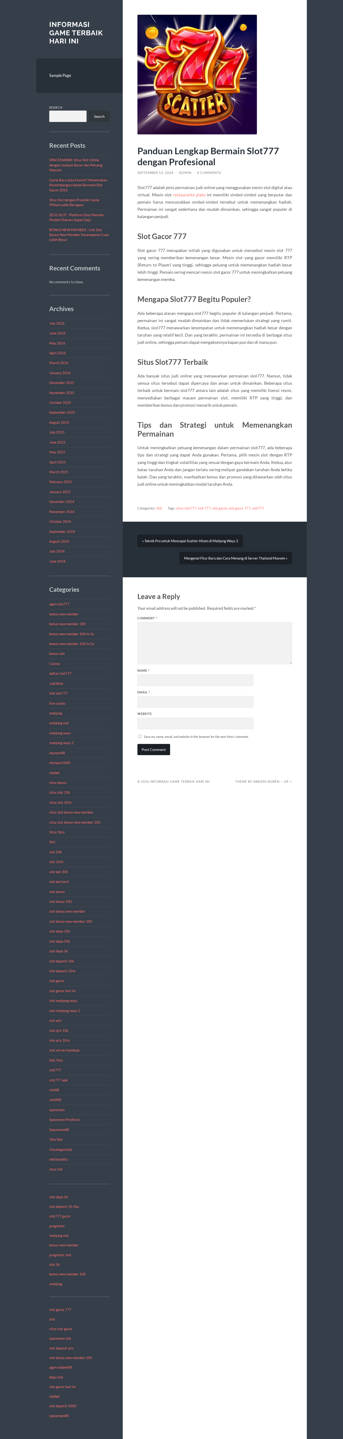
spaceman (57, 1110)
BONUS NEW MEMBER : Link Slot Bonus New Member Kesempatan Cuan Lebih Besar (79, 235)
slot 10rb (56, 862)
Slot (52, 842)
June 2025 (57, 442)
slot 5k (54, 1264)
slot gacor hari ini (62, 991)
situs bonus (57, 782)
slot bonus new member (67, 911)
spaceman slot (60, 1338)
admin (185, 173)
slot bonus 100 (60, 901)
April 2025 (57, 462)
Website (144, 714)
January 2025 (60, 492)
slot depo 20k (59, 941)
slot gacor (56, 981)
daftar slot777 (60, 673)
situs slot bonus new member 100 (74, 822)
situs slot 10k (59, 792)
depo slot (56, 1377)
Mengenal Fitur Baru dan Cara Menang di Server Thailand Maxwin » (235, 558)
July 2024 (57, 551)
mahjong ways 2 (61, 743)
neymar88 (57, 753)
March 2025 (58, 472)
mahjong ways (60, 733)
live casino (57, 703)
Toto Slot (56, 1139)
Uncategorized (60, 1149)
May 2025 (57, 452)
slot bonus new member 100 (70, 921)
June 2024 (57, 561)
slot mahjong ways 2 (64, 1010)
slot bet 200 (58, 872)
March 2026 (58, 363)
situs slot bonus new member (71, 812)
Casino (54, 663)
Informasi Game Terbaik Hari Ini (76, 32)
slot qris (55, 1020)
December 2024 (61, 501)
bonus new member (64, 614)
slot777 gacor (60, 1216)
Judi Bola (56, 683)
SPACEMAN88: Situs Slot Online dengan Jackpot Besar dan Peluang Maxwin (75, 165)
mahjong (55, 713)
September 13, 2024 (155, 173)
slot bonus (57, 892)
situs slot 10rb (60, 802)
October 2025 (60, 402)
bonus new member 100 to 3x (71, 634)
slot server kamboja (64, 1050)
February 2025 (60, 482)
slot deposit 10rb (62, 971)
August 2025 (59, 422)
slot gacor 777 (60, 1309)
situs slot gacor (61, 1329)
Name (143, 670)
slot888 (55, 1100)
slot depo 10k (59, 931)
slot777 (55, 1070)
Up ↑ (288, 781)
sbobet (54, 773)
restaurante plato (189, 194)
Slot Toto (56, 1060)
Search (56, 107)
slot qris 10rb (59, 1040)
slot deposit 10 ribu (64, 1206)
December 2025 (61, 382)
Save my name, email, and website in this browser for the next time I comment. (196, 737)
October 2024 (60, 521)
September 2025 (62, 412)
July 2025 (57, 432)
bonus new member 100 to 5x (71, 644)
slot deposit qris (61, 1348)
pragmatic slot (60, 1255)
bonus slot (57, 653)
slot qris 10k (58, 1030)
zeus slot (56, 1169)
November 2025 (61, 393)
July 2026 (57, 323)
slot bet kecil (59, 881)
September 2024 (62, 531)
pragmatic (57, 1226)
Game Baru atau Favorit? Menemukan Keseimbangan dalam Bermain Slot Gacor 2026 (78, 185)
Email (143, 692)
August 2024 (59, 541)
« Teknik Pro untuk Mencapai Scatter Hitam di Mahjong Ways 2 (190, 541)
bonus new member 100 (67, 624)
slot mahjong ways (63, 1000)
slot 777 (204, 508)
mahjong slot (59, 723)
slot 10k (55, 852)
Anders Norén (266, 781)
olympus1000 (59, 763)
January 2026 (60, 373)
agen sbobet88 (60, 1367)
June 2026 (57, 333)
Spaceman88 (59, 1129)
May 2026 (57, 343)
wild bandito (58, 1159)
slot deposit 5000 (62, 1406)
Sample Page (60, 75)
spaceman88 (59, 1416)
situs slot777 (186, 508)
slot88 (54, 1090)
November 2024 (61, 512)
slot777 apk (58, 1080)
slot (52, 1319)
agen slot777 (59, 604)
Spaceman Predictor (64, 1119)
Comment (147, 618)
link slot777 (58, 693)
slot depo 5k (58, 951)
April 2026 (57, 353)
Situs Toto (56, 832)
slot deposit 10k (61, 961)
